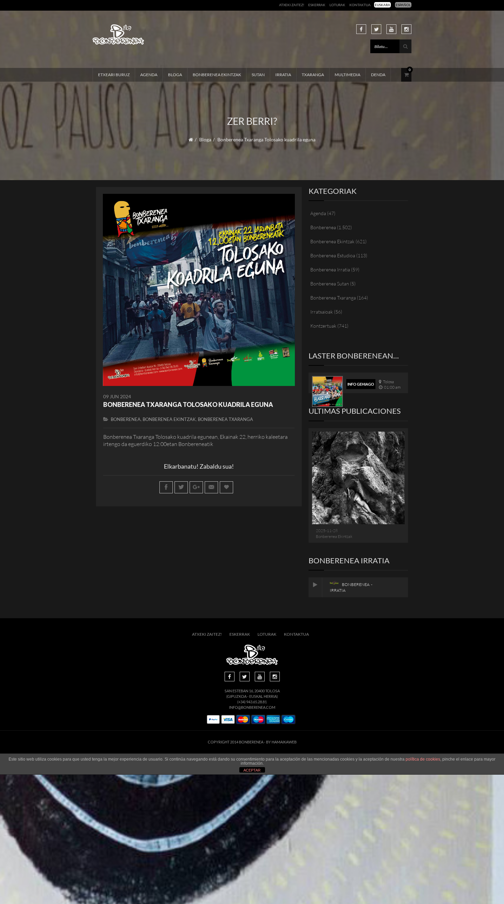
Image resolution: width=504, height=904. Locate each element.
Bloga (175, 74)
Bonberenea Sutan (329, 283)
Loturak (337, 5)
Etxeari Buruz (114, 74)
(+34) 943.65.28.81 (252, 702)
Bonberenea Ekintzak (217, 74)
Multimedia (347, 74)
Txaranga (313, 74)
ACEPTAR (252, 770)
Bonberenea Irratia (330, 269)
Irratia (283, 74)
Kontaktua (360, 5)
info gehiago (360, 384)
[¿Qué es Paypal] (213, 720)
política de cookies (423, 759)
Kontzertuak (323, 326)
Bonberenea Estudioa (332, 255)
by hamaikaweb (281, 742)
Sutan (258, 74)
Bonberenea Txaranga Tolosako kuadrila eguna (188, 404)
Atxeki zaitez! (291, 5)
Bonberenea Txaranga (225, 419)
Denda (378, 74)
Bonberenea (126, 419)
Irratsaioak (321, 312)
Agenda (148, 74)
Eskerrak (316, 5)
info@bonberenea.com (252, 707)
